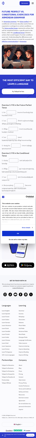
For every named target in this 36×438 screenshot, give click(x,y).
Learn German (6, 322)
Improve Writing (23, 355)
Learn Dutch (5, 328)
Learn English (6, 311)
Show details (26, 227)
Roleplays (21, 316)
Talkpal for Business (7, 368)
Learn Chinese (6, 340)
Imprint (21, 409)
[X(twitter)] (31, 294)
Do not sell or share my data (18, 239)
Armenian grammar (10, 21)
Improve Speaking (24, 349)
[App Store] (9, 265)
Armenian (23, 41)
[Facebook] (20, 294)
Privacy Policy (23, 383)
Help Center (22, 380)
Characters (22, 319)
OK (18, 233)
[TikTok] (10, 294)
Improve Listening (24, 346)
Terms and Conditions (25, 389)
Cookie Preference (24, 386)
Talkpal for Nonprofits (8, 374)
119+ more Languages (8, 355)
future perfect (24, 21)
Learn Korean (6, 349)
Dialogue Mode (23, 337)
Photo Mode (22, 325)
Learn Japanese (6, 346)
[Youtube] (15, 294)
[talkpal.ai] (3, 3)
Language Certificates (25, 340)
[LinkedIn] (26, 294)
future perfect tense (11, 28)
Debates (21, 322)
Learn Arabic (5, 337)
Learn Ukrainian (6, 325)
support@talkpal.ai (18, 288)
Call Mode (21, 328)
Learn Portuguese (7, 352)
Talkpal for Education (8, 365)
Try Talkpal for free (18, 91)
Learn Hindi (5, 343)
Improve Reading (24, 352)
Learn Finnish (6, 334)
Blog (20, 368)
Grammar (21, 311)
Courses (21, 314)
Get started (24, 3)
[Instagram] (5, 294)
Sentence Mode (23, 331)
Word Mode (22, 334)
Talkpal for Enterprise (8, 371)
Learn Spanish (6, 314)
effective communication (10, 41)
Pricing (21, 374)
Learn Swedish (6, 331)
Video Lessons (23, 343)
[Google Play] (26, 265)
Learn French (5, 316)
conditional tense (18, 33)
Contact (21, 377)
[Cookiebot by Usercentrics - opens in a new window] (26, 197)
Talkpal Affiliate (6, 383)
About (20, 365)
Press (20, 371)
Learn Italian (5, 319)
